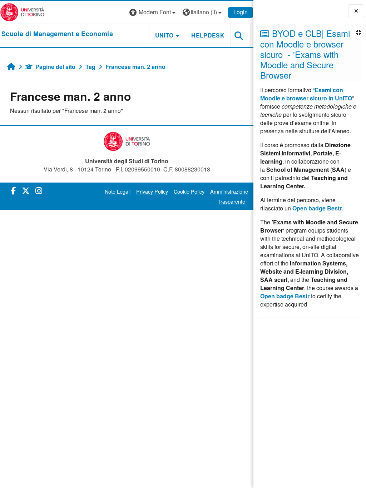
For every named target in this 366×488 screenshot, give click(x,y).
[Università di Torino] (22, 12)
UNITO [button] (164, 35)
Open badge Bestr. (317, 208)
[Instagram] (39, 190)
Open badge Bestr (285, 296)
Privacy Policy (152, 191)
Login (240, 12)
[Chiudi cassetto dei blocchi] (356, 10)
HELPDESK (207, 35)
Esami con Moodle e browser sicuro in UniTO (306, 94)
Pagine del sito (55, 67)
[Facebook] (13, 190)
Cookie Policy (189, 191)
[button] (153, 12)
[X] (26, 190)
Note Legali (117, 191)
